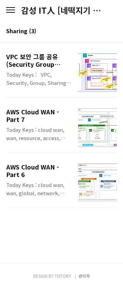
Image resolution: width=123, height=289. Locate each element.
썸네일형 (103, 31)
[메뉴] (10, 10)
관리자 (84, 276)
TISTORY (63, 276)
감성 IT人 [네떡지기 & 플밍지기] (61, 10)
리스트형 (113, 31)
